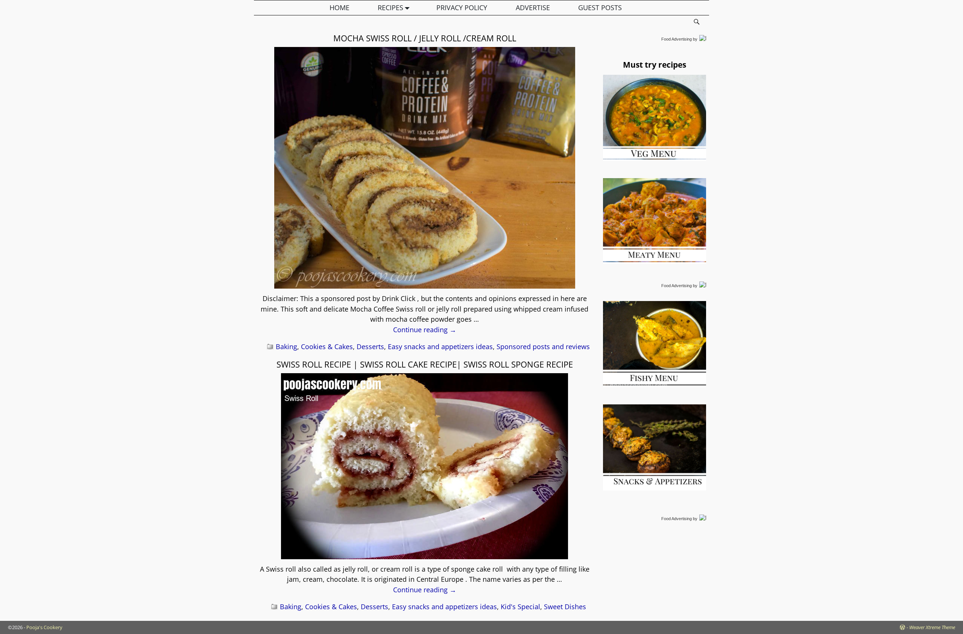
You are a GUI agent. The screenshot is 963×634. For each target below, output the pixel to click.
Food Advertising (676, 39)
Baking (286, 346)
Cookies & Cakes (327, 346)
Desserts (370, 346)
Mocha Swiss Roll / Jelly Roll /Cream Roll (424, 38)
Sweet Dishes (565, 606)
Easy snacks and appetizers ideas (440, 346)
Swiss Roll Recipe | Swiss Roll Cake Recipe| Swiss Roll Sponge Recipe (424, 364)
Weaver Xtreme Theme (932, 627)
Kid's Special (520, 606)
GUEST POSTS (600, 7)
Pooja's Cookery (44, 627)
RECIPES (390, 7)
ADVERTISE (533, 7)
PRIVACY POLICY (461, 7)
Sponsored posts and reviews (543, 346)
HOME (339, 7)
